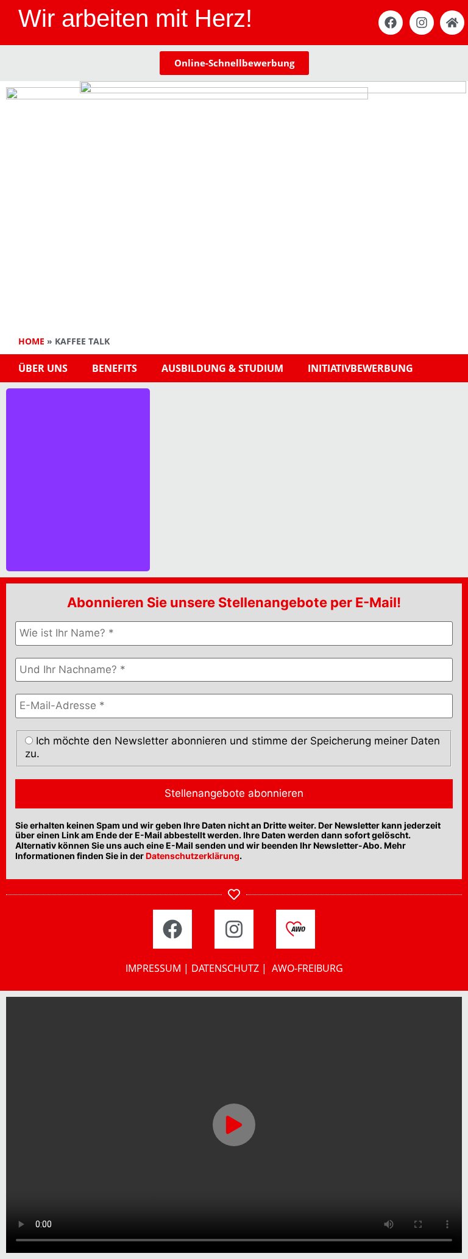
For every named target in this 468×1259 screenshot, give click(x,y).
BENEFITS (114, 368)
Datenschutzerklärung (192, 856)
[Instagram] (422, 22)
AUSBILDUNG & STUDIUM (222, 368)
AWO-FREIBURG (307, 968)
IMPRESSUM (153, 968)
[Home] (452, 22)
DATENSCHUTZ (225, 968)
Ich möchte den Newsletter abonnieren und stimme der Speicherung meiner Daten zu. (232, 747)
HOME (31, 341)
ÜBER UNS (43, 368)
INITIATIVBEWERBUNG (360, 368)
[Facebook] (390, 22)
